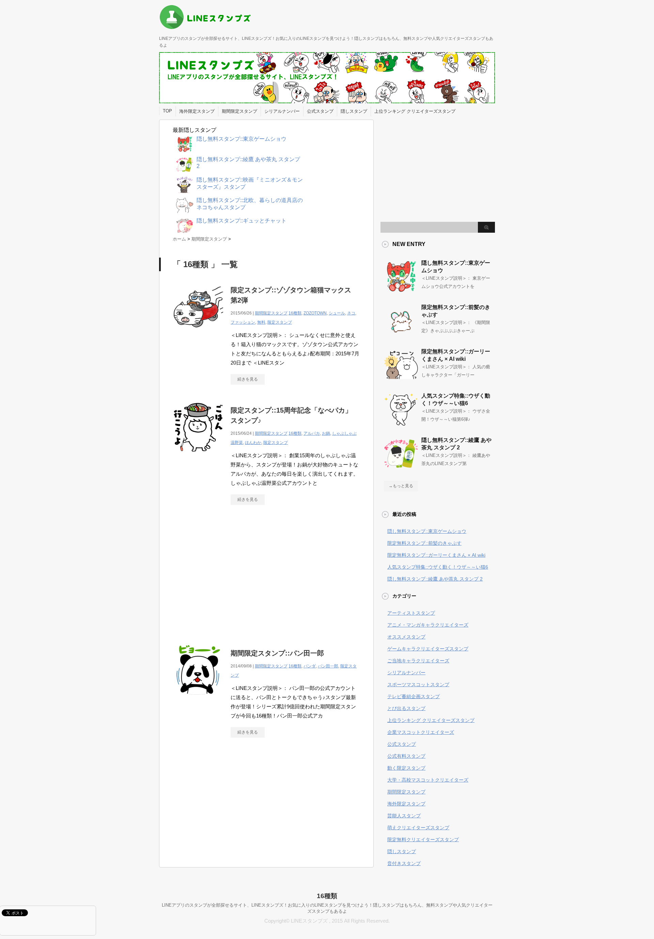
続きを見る (247, 379)
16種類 (295, 313)
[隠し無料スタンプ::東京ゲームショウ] (401, 290)
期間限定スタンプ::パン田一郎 (277, 653)
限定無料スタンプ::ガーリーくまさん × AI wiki (436, 555)
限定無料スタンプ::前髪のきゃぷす (424, 543)
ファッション (243, 322)
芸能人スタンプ (404, 815)
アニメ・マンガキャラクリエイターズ (427, 625)
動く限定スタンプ (406, 768)
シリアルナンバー (282, 111)
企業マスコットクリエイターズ (420, 732)
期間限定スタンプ (239, 111)
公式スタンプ (320, 111)
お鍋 (326, 433)
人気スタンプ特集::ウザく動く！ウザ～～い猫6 (437, 567)
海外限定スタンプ (197, 111)
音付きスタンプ (404, 863)
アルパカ (311, 433)
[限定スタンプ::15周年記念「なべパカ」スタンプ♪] (198, 456)
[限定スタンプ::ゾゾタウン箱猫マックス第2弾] (198, 336)
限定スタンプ (279, 322)
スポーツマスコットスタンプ (418, 684)
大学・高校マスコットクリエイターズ (427, 780)
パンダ (309, 666)
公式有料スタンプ (406, 756)
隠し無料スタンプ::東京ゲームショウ (426, 531)
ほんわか (253, 442)
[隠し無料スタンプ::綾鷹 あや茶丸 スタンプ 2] (401, 468)
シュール (337, 313)
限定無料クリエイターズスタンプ (423, 839)
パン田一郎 (328, 666)
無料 (261, 322)
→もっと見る (401, 485)
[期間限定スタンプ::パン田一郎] (198, 699)
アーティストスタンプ (411, 613)
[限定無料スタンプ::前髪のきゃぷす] (401, 335)
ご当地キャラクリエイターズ (418, 660)
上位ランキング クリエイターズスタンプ (414, 111)
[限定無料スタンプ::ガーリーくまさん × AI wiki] (401, 379)
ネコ (351, 313)
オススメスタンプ (406, 637)
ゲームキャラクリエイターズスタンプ (427, 648)
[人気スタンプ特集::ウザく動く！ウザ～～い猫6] (401, 423)
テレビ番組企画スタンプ (413, 696)
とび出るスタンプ (406, 708)
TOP (167, 110)
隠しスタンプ (354, 111)
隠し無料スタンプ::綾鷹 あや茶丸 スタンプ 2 (435, 579)
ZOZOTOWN (315, 313)
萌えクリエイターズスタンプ (418, 827)
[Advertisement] (230, 573)
